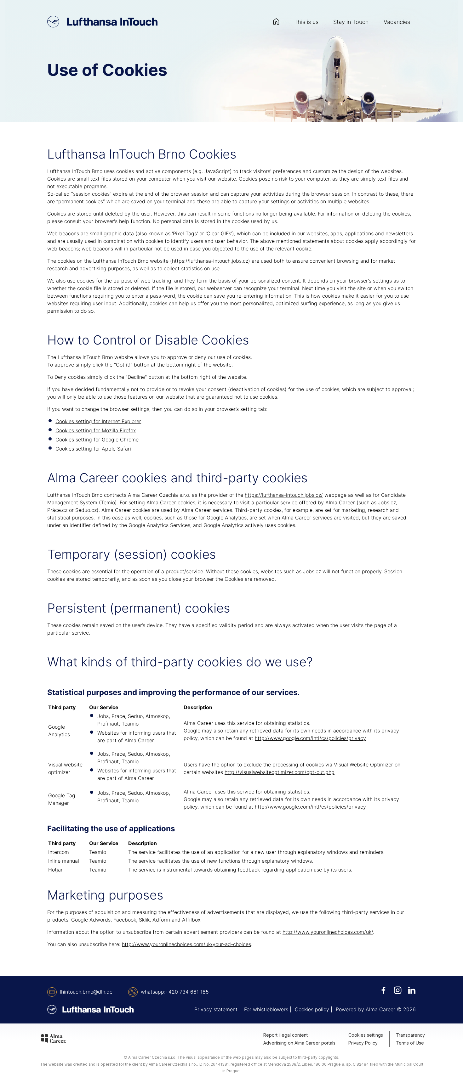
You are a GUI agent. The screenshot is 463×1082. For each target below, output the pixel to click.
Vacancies (397, 22)
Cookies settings (365, 1035)
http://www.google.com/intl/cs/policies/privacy (310, 738)
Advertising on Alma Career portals (299, 1043)
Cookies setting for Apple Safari (93, 449)
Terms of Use (410, 1043)
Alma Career (380, 1009)
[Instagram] (398, 990)
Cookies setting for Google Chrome (97, 439)
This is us (306, 22)
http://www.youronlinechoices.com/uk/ (328, 932)
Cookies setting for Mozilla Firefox (95, 430)
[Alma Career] (53, 1039)
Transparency (410, 1035)
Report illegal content (285, 1035)
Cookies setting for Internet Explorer (98, 421)
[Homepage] (276, 22)
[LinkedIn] (412, 990)
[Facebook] (383, 990)
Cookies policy (312, 1009)
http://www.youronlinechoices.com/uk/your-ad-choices (186, 944)
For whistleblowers (266, 1009)
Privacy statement (215, 1009)
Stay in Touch (351, 22)
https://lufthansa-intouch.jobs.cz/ (284, 495)
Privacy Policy (363, 1043)
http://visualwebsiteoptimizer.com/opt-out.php (279, 772)
